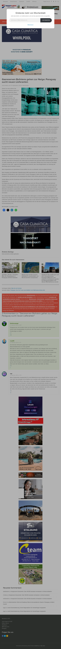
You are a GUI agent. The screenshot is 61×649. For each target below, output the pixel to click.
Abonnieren (46, 20)
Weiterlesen (30, 25)
